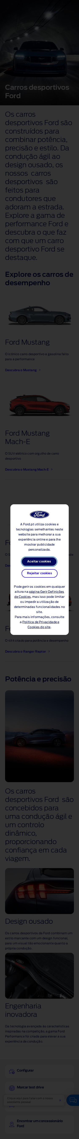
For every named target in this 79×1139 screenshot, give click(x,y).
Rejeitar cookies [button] (39, 573)
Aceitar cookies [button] (39, 561)
